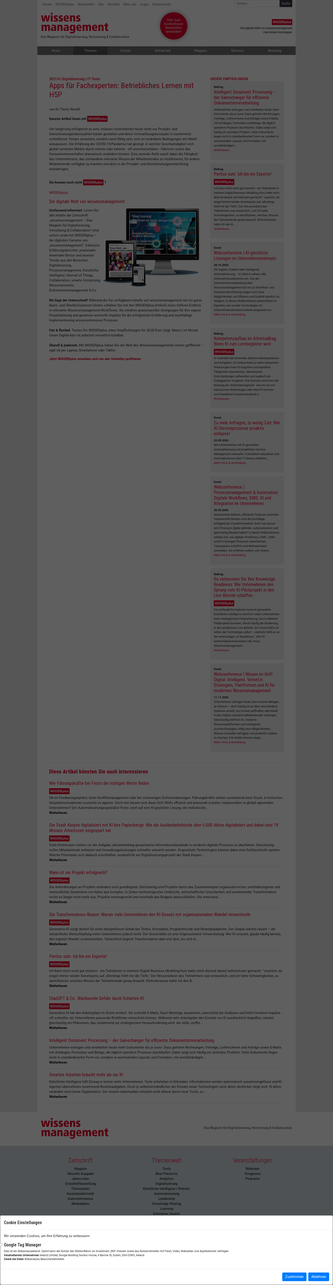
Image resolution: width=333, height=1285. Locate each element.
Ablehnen (318, 1277)
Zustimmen (294, 1277)
